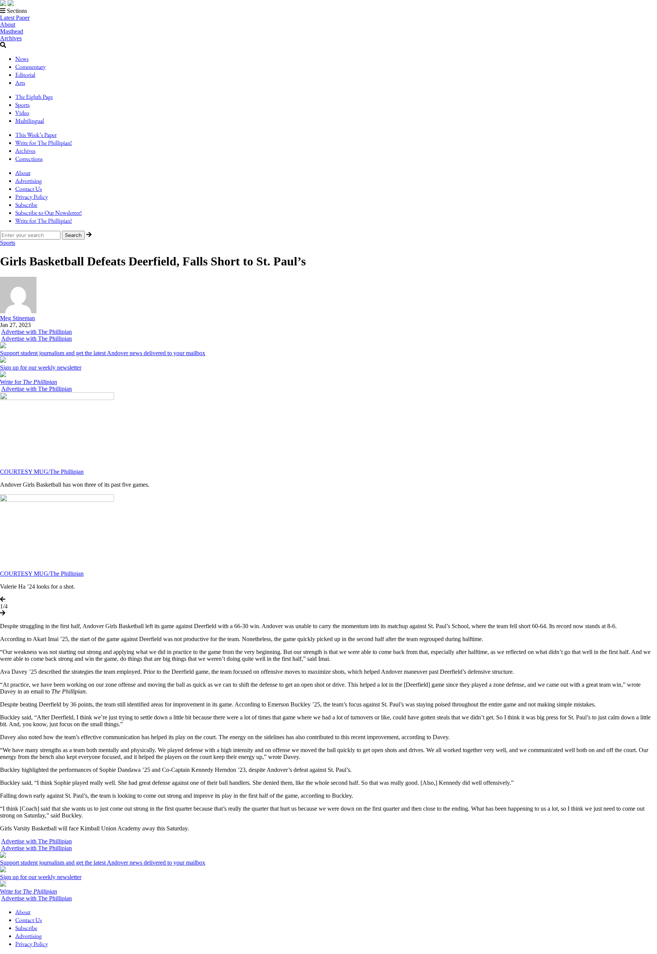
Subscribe (26, 205)
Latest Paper (15, 17)
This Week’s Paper (36, 135)
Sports (22, 105)
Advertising (28, 181)
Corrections (29, 159)
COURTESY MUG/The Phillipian (42, 471)
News (22, 59)
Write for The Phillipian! (43, 143)
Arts (20, 83)
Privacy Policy (31, 197)
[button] (328, 11)
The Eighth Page (34, 97)
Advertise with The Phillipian (36, 332)
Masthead (11, 31)
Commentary (30, 67)
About (7, 24)
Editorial (25, 75)
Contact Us (28, 189)
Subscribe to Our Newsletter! (48, 213)
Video (22, 113)
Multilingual (29, 121)
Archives (11, 38)
